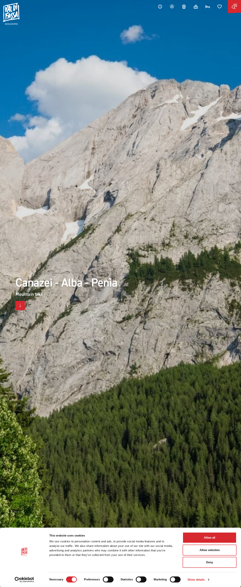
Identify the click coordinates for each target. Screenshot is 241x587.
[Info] (160, 6)
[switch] (108, 579)
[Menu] (234, 6)
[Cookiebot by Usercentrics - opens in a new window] (24, 579)
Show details (196, 579)
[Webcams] (184, 6)
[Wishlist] (219, 6)
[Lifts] (196, 6)
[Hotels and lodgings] (207, 6)
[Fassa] (11, 14)
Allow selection (210, 550)
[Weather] (172, 6)
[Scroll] (20, 305)
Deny (209, 562)
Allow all (209, 537)
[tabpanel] (120, 293)
